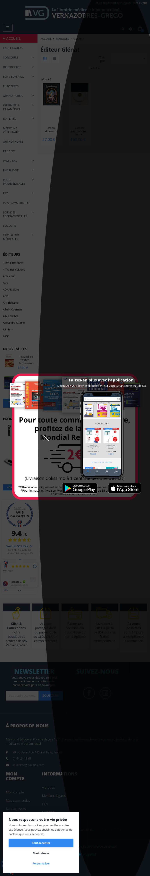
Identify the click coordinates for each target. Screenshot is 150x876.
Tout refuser (41, 853)
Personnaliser (41, 863)
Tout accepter (41, 843)
